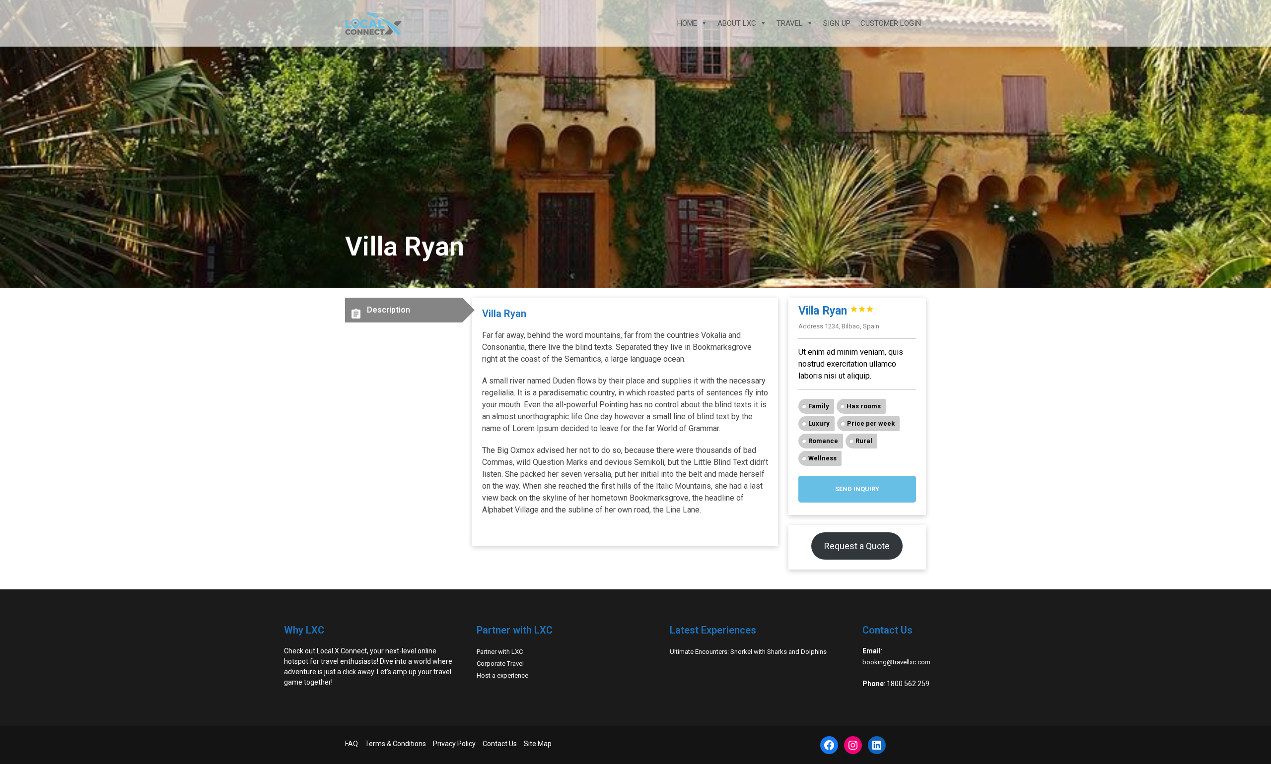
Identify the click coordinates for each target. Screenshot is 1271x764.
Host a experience (502, 675)
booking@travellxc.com (896, 662)
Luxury (819, 423)
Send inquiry (857, 489)
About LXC (736, 23)
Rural (863, 441)
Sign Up (836, 23)
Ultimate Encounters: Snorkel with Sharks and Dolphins (748, 651)
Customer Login (890, 23)
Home (687, 23)
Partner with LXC (500, 651)
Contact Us (500, 744)
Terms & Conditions (395, 744)
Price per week (871, 423)
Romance (823, 441)
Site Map (538, 744)
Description (380, 312)
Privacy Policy (454, 744)
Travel (790, 23)
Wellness (822, 458)
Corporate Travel (500, 663)
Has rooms (864, 406)
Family (818, 406)
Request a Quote (857, 546)
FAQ (351, 744)
